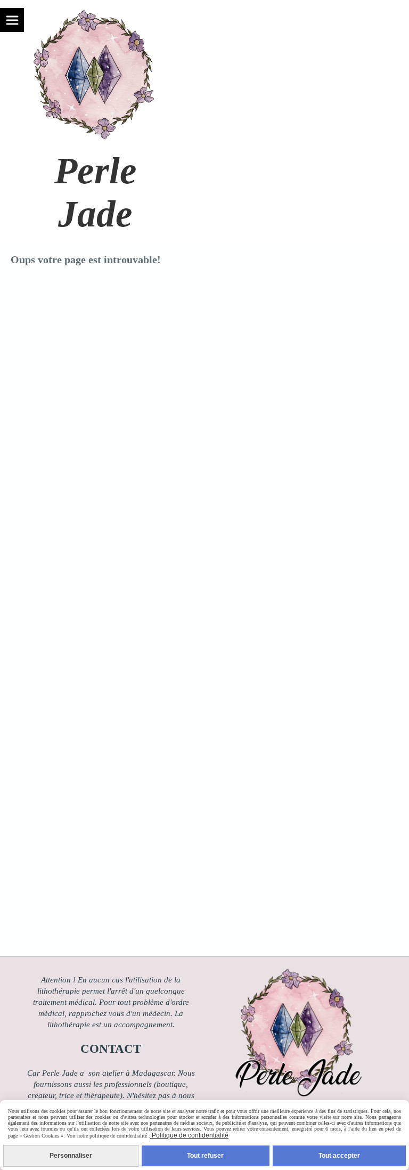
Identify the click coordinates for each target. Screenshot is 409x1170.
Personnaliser (71, 1155)
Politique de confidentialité (189, 1135)
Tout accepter (339, 1155)
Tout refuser (205, 1155)
